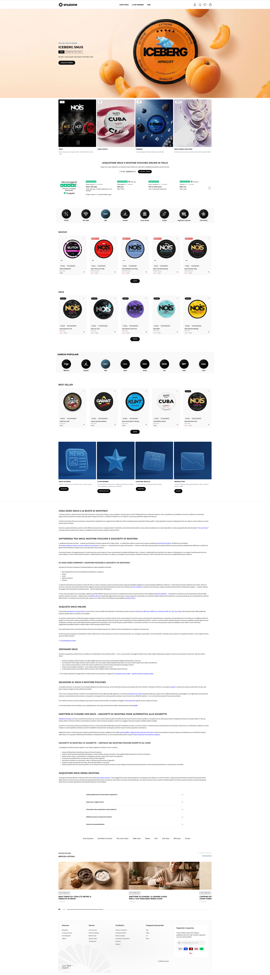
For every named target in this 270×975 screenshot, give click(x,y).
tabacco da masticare (91, 545)
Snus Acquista (88, 838)
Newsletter (65, 930)
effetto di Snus (95, 596)
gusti (173, 687)
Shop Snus (124, 5)
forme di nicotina (136, 587)
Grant (147, 938)
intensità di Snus (129, 598)
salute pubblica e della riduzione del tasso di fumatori (137, 732)
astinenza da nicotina (136, 694)
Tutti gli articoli (207, 856)
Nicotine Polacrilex (161, 594)
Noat (180, 611)
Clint (156, 838)
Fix (170, 611)
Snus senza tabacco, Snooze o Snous (71, 545)
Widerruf (117, 944)
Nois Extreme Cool (66, 329)
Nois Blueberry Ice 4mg (130, 269)
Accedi (178, 491)
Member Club (92, 936)
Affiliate (64, 938)
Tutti (135, 281)
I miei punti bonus (67, 933)
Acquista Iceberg (67, 62)
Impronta (118, 941)
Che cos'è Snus (203, 528)
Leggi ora (64, 489)
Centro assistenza (94, 933)
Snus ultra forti (130, 701)
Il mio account (93, 930)
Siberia (147, 838)
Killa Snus (177, 838)
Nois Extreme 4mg (191, 269)
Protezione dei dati (120, 933)
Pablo (147, 933)
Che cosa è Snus (122, 838)
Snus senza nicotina (103, 778)
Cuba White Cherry (159, 421)
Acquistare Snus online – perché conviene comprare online (134, 674)
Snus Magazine (66, 936)
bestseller (134, 705)
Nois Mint (156, 329)
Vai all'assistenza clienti (68, 641)
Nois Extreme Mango (191, 329)
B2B (149, 5)
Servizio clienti (93, 938)
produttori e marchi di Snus (76, 611)
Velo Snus (139, 611)
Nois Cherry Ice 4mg (97, 269)
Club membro (138, 5)
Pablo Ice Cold (64, 421)
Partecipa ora (104, 491)
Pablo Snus (146, 611)
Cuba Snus (161, 611)
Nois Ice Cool (95, 329)
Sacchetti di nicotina (164, 543)
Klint (167, 611)
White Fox (154, 611)
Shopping (141, 489)
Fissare (187, 838)
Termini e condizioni (121, 930)
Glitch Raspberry (65, 269)
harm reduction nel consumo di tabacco (147, 734)
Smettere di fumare (65, 719)
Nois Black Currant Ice (129, 329)
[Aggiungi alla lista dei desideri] (83, 238)
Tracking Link (92, 941)
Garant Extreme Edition (99, 421)
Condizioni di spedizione (122, 938)
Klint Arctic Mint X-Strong (130, 421)
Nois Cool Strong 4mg (160, 269)
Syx (176, 611)
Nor (173, 611)
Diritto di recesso (120, 936)
